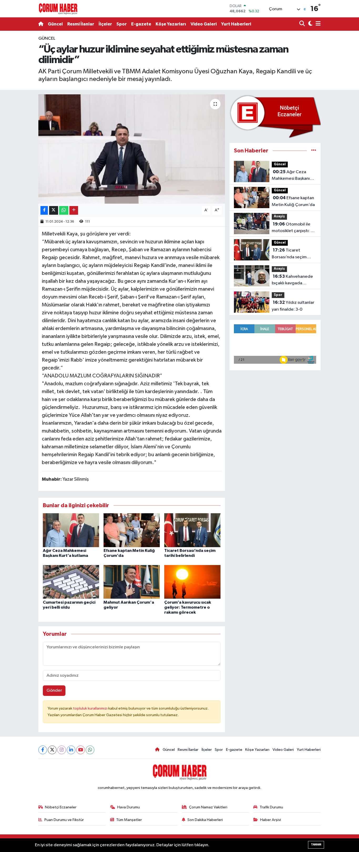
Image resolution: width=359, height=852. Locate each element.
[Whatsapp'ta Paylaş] (63, 210)
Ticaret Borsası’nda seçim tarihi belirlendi (289, 254)
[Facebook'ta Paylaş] (44, 210)
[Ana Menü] (317, 24)
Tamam (316, 844)
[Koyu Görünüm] (310, 24)
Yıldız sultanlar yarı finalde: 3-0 (293, 306)
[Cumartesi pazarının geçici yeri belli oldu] (71, 581)
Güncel (55, 24)
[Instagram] (61, 750)
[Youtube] (80, 750)
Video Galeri (204, 24)
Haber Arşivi (270, 820)
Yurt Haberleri (236, 24)
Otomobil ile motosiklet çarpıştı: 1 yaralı (292, 228)
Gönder (54, 690)
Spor (121, 24)
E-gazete (141, 24)
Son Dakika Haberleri (205, 820)
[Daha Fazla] (73, 210)
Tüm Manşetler (129, 820)
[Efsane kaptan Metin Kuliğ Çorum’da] (132, 530)
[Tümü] (313, 150)
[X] (52, 750)
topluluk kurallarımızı (90, 708)
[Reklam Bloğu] (275, 116)
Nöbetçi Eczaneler (60, 807)
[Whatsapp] (90, 750)
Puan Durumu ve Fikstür (64, 820)
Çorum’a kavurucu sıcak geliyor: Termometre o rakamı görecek (187, 607)
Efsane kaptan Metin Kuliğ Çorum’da (293, 201)
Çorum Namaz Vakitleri (208, 807)
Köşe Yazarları (171, 24)
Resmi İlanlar (80, 24)
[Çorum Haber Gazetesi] (58, 8)
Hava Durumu (128, 807)
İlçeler (105, 24)
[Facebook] (42, 750)
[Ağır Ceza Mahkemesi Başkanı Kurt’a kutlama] (71, 530)
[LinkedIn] (71, 750)
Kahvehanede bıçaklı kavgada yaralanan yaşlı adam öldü (292, 280)
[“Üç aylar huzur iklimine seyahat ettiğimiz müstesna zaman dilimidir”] (131, 149)
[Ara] (302, 24)
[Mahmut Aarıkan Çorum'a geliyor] (132, 581)
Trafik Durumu (271, 807)
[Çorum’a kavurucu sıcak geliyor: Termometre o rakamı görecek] (192, 581)
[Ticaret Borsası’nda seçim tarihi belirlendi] (192, 530)
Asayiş (279, 216)
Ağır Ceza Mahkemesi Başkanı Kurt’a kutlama (291, 176)
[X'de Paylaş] (53, 210)
